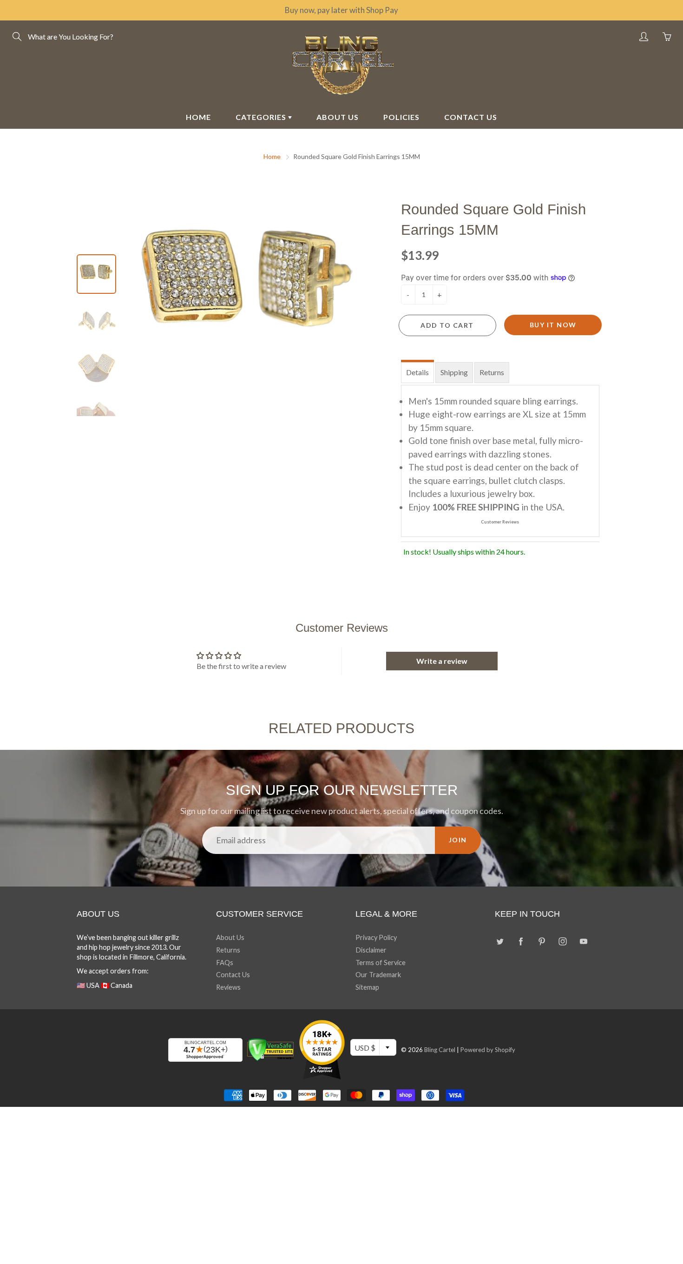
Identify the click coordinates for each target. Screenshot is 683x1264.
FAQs (224, 962)
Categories (262, 117)
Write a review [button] (441, 660)
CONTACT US (470, 117)
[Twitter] (500, 941)
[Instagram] (562, 941)
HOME (198, 117)
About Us (230, 937)
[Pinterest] (541, 941)
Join (458, 840)
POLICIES (401, 117)
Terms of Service (380, 962)
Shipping (454, 372)
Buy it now (553, 325)
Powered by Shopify (487, 1049)
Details (417, 372)
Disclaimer (371, 950)
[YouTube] (583, 941)
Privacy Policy (376, 937)
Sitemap (367, 987)
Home (272, 156)
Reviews (228, 987)
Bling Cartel (439, 1049)
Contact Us (233, 975)
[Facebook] (520, 941)
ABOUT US (337, 117)
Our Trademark (378, 975)
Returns (491, 372)
